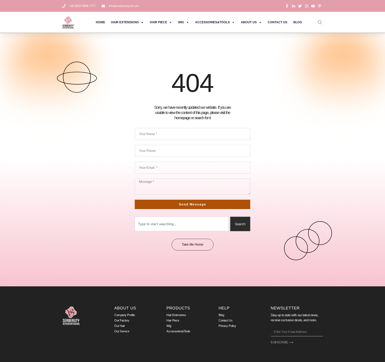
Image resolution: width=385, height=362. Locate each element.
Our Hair (119, 325)
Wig (181, 22)
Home (100, 22)
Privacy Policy (227, 325)
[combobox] (182, 224)
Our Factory (121, 320)
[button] (320, 22)
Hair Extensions (125, 22)
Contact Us (277, 22)
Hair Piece (158, 22)
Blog (297, 22)
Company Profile (124, 315)
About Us (249, 22)
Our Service (121, 331)
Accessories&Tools (212, 22)
